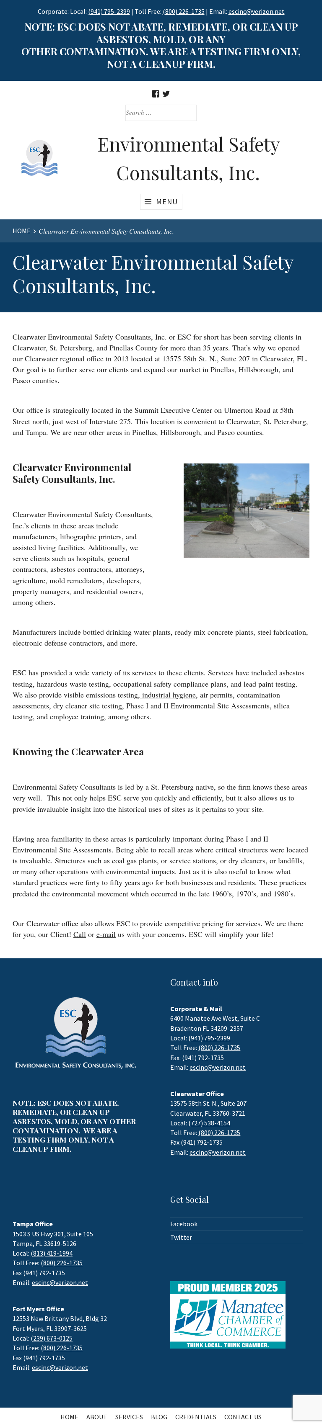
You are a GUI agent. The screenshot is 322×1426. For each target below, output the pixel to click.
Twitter (181, 1237)
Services (129, 1417)
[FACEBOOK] (155, 94)
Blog (159, 1417)
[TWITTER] (166, 94)
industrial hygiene (168, 695)
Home (69, 1417)
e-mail (106, 934)
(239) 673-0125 (52, 1338)
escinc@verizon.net (218, 1067)
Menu (167, 201)
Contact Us (243, 1417)
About (96, 1417)
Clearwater (29, 347)
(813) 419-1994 (52, 1253)
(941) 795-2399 (109, 11)
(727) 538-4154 (209, 1123)
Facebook (183, 1224)
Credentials (195, 1417)
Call (79, 934)
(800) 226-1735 (184, 11)
